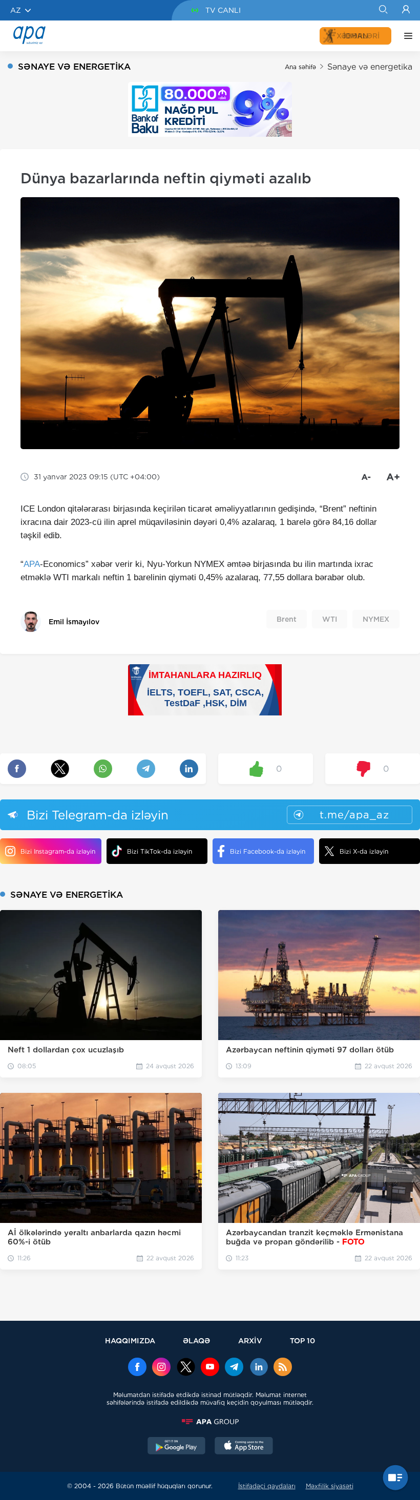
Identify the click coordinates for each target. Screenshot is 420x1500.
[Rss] (283, 1368)
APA (32, 564)
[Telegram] (234, 1368)
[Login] (406, 10)
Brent (287, 619)
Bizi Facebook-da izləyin (267, 851)
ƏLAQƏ (196, 1340)
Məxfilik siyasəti (329, 1486)
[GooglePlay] (177, 1446)
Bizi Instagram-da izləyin (57, 851)
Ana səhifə (300, 67)
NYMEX (376, 619)
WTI (329, 619)
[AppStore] (244, 1446)
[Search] (383, 10)
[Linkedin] (258, 1368)
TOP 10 (302, 1340)
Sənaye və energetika (369, 67)
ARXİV (250, 1340)
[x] (186, 1368)
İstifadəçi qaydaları (267, 1486)
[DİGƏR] (405, 35)
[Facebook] (137, 1368)
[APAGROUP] (210, 1421)
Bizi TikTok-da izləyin (159, 851)
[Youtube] (210, 1368)
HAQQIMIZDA (130, 1340)
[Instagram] (161, 1368)
